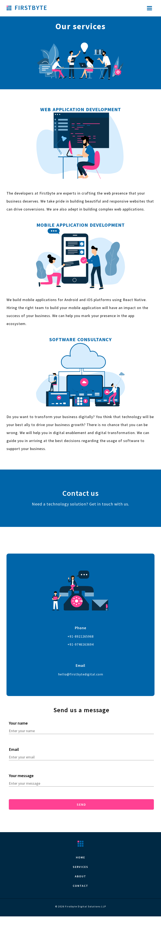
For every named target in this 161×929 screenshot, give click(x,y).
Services (80, 867)
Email (14, 749)
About (80, 876)
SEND (81, 804)
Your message (21, 775)
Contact (80, 886)
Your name (18, 723)
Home (80, 857)
